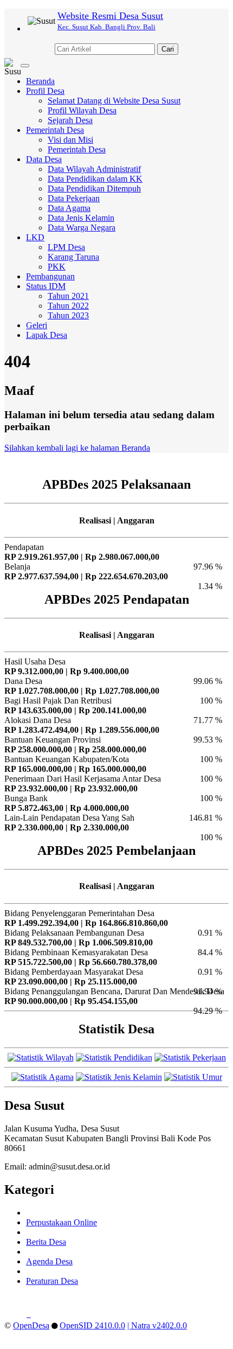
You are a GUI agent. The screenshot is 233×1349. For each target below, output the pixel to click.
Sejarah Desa (70, 120)
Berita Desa (46, 1241)
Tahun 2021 (68, 296)
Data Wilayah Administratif (94, 169)
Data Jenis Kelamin (81, 217)
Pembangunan (50, 276)
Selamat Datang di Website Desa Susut (114, 100)
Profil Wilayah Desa (82, 110)
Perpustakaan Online (61, 1222)
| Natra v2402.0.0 (157, 1325)
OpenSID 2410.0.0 (92, 1325)
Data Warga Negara (81, 227)
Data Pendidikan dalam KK (95, 178)
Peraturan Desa (52, 1281)
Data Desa (44, 159)
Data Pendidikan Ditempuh (94, 188)
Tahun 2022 (68, 305)
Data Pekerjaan (74, 198)
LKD (35, 237)
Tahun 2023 (68, 315)
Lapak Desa (46, 335)
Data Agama (69, 208)
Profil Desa (45, 90)
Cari (167, 49)
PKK (57, 266)
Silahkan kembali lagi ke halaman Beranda (77, 447)
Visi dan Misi (70, 139)
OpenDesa (31, 1325)
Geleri (36, 325)
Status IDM (46, 286)
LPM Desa (66, 247)
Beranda (40, 81)
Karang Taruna (73, 256)
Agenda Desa (49, 1261)
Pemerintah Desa (55, 130)
